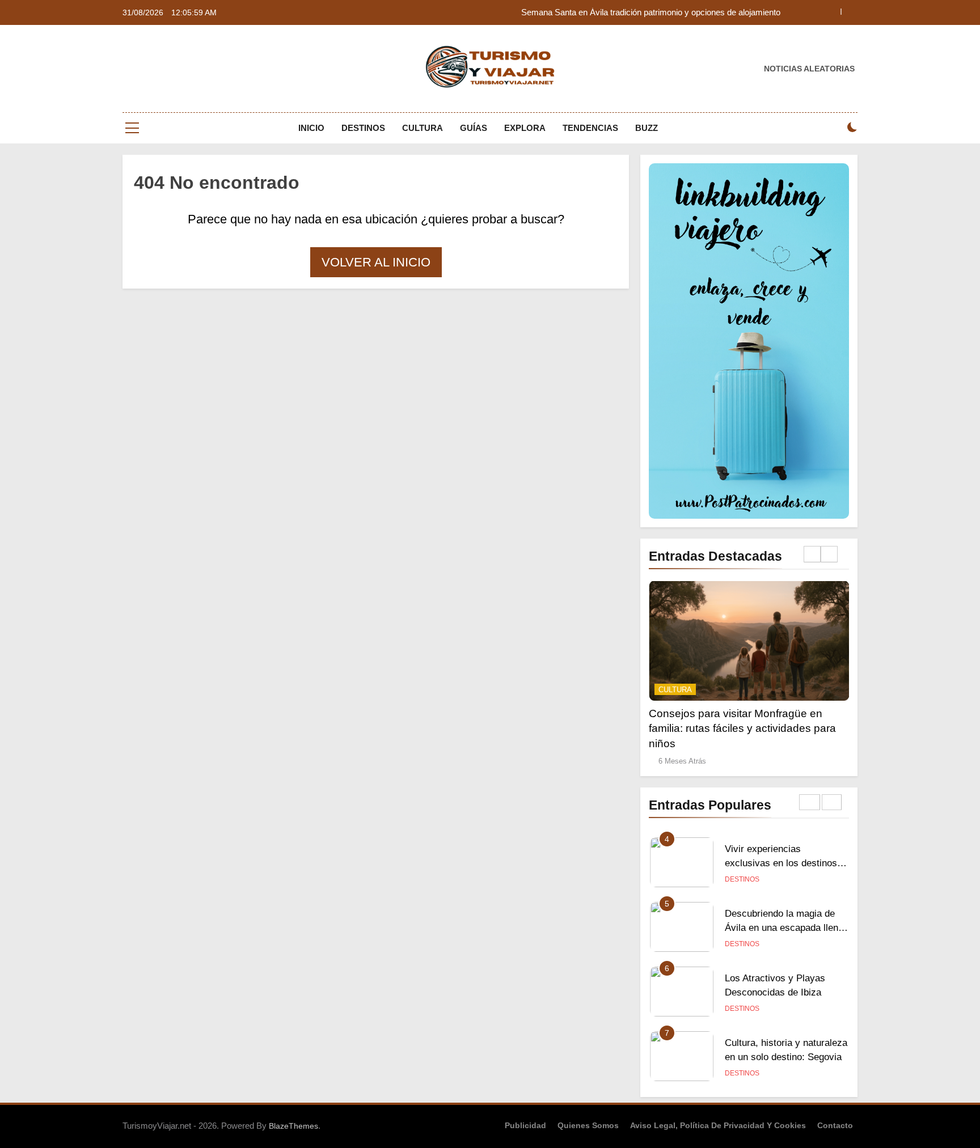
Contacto (835, 1125)
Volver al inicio (376, 262)
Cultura (422, 128)
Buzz (646, 128)
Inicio (311, 128)
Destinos (363, 128)
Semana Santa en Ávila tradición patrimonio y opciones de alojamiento (650, 12)
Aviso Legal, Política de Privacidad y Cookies (718, 1125)
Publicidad (525, 1125)
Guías (473, 128)
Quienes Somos (588, 1125)
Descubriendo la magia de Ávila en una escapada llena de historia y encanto (784, 927)
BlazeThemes (293, 1125)
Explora (525, 128)
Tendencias (590, 128)
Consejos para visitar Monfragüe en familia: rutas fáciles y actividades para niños (742, 728)
